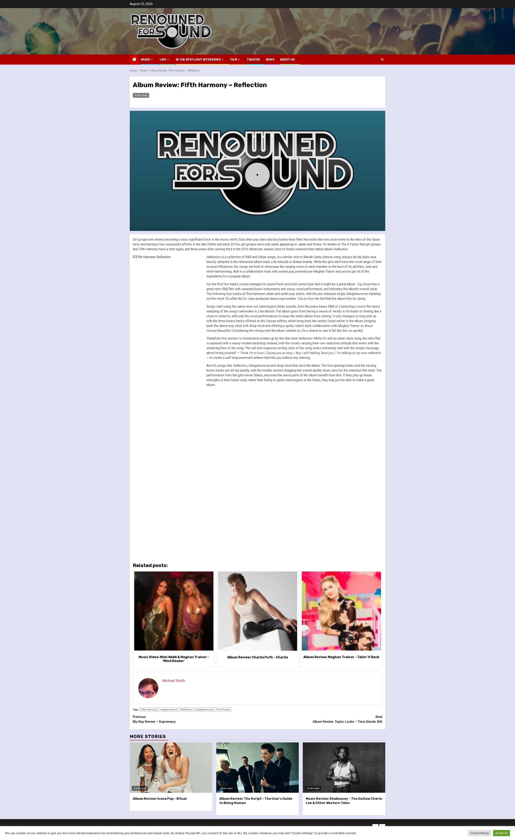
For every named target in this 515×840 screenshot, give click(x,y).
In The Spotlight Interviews (198, 59)
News (270, 59)
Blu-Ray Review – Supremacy (154, 719)
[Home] (134, 60)
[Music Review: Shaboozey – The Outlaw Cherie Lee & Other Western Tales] (344, 767)
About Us (287, 59)
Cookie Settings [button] (479, 833)
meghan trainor (168, 709)
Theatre (253, 59)
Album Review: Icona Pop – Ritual (160, 799)
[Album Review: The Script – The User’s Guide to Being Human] (257, 767)
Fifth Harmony (149, 709)
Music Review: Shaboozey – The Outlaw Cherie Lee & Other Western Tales (344, 801)
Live (163, 59)
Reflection (186, 709)
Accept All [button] (501, 833)
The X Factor (223, 709)
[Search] (382, 59)
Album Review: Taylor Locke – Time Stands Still (347, 719)
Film (233, 59)
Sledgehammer (204, 709)
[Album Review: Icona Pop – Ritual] (171, 767)
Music (145, 59)
